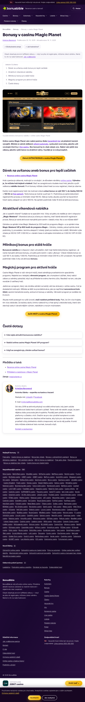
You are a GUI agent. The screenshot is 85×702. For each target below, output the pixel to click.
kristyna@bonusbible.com (32, 402)
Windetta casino (71, 483)
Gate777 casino (54, 492)
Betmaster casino (70, 504)
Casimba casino (66, 536)
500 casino (57, 507)
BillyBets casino (44, 512)
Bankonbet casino (9, 512)
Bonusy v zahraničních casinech (57, 457)
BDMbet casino (8, 507)
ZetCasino (14, 480)
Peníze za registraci (75, 460)
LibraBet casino (76, 480)
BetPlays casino (57, 474)
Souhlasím (34, 698)
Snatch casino (29, 536)
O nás (5, 649)
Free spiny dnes (60, 460)
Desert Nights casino (45, 483)
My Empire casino (21, 507)
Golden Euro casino (15, 536)
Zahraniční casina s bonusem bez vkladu (66, 553)
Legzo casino (70, 498)
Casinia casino (25, 521)
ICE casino (39, 539)
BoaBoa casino (22, 512)
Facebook (38, 397)
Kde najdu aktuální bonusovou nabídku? (24, 335)
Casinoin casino (8, 501)
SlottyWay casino (35, 530)
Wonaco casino (69, 524)
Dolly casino (13, 530)
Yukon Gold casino (39, 486)
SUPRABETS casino (28, 492)
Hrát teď (74, 683)
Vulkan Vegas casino (11, 521)
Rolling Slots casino (27, 480)
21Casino (12, 509)
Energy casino (32, 483)
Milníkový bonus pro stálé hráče (21, 76)
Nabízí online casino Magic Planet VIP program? (27, 342)
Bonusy (15, 16)
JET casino (47, 498)
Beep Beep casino (34, 504)
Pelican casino (64, 518)
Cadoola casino (72, 509)
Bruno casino (23, 530)
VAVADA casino (8, 515)
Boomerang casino (59, 509)
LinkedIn (29, 397)
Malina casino (24, 498)
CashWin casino (32, 515)
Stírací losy (64, 16)
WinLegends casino (21, 524)
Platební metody (10, 21)
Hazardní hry (40, 16)
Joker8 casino (42, 495)
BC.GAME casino (47, 524)
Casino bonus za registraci (20, 457)
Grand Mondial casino (68, 495)
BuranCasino (33, 512)
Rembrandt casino (53, 486)
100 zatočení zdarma (25, 460)
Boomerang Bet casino (23, 486)
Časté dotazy (13, 83)
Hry (45, 607)
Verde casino (54, 536)
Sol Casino (32, 501)
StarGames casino (63, 533)
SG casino (6, 480)
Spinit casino (47, 507)
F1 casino (77, 512)
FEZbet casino (65, 527)
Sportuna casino (40, 480)
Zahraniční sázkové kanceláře (40, 553)
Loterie (52, 16)
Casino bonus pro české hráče (38, 463)
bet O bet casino (68, 492)
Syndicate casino (49, 530)
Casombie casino (27, 527)
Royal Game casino (44, 501)
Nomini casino (69, 474)
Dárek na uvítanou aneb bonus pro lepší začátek (27, 68)
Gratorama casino (50, 539)
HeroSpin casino (8, 504)
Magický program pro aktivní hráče (22, 80)
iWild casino (47, 521)
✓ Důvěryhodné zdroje (13, 47)
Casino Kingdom (9, 483)
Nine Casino (7, 474)
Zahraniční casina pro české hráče (33, 550)
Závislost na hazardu (40, 567)
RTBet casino (13, 498)
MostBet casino (31, 474)
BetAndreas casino (42, 536)
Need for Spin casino (55, 489)
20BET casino (37, 477)
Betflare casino (66, 486)
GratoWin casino (21, 501)
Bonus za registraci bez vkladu (15, 463)
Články (24, 21)
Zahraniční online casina (11, 550)
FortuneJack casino (65, 539)
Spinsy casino (59, 483)
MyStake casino (14, 477)
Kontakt (5, 645)
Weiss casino (67, 507)
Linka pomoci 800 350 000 (64, 643)
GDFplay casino (52, 518)
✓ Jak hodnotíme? (32, 47)
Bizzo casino (52, 480)
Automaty (27, 16)
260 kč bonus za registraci (44, 460)
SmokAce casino (53, 527)
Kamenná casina (50, 611)
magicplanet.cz (15, 377)
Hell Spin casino (22, 509)
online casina (66, 180)
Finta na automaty (53, 550)
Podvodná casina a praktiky (22, 567)
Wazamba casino (58, 498)
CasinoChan (58, 524)
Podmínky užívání (9, 665)
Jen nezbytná (49, 698)
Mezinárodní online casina (18, 553)
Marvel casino (68, 512)
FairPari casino (57, 501)
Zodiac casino (58, 504)
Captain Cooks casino (71, 521)
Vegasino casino (41, 489)
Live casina (48, 615)
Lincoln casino (20, 515)
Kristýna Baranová (9, 40)
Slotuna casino (34, 524)
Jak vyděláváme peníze (11, 641)
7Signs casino (47, 504)
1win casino (61, 530)
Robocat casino (36, 498)
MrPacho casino (44, 474)
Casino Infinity (70, 489)
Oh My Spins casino (28, 495)
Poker (46, 627)
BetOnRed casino (19, 474)
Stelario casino (34, 509)
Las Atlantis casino (27, 539)
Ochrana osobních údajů (11, 657)
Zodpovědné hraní (55, 567)
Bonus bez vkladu (38, 457)
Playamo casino (42, 492)
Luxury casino (46, 509)
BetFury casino (49, 477)
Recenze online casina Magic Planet (21, 367)
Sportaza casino (64, 480)
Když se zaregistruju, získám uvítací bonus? (25, 350)
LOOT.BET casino (15, 489)
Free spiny (6, 457)
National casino (8, 486)
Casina (5, 16)
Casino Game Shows (51, 596)
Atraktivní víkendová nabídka (20, 72)
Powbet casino (54, 495)
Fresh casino (20, 483)
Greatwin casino (14, 495)
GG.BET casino (14, 539)
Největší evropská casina (12, 556)
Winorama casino (39, 518)
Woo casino (57, 521)
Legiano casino (36, 521)
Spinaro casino (45, 515)
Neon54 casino (56, 515)
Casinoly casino (14, 492)
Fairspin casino (21, 504)
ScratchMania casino (19, 533)
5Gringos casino (14, 527)
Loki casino (33, 533)
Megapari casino (75, 477)
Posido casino (57, 512)
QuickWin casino (62, 477)
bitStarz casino (40, 527)
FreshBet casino (28, 489)
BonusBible (7, 29)
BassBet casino (76, 518)
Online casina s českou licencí (13, 661)
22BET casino (26, 477)
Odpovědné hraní (9, 653)
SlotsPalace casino (73, 530)
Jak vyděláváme (30, 57)
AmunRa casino (26, 518)
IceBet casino (7, 524)
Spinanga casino (69, 515)
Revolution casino (35, 507)
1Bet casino (7, 533)
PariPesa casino (69, 501)
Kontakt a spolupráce (23, 429)
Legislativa (6, 567)
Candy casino (51, 533)
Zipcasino (41, 533)
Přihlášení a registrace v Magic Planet (22, 372)
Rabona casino (14, 518)
